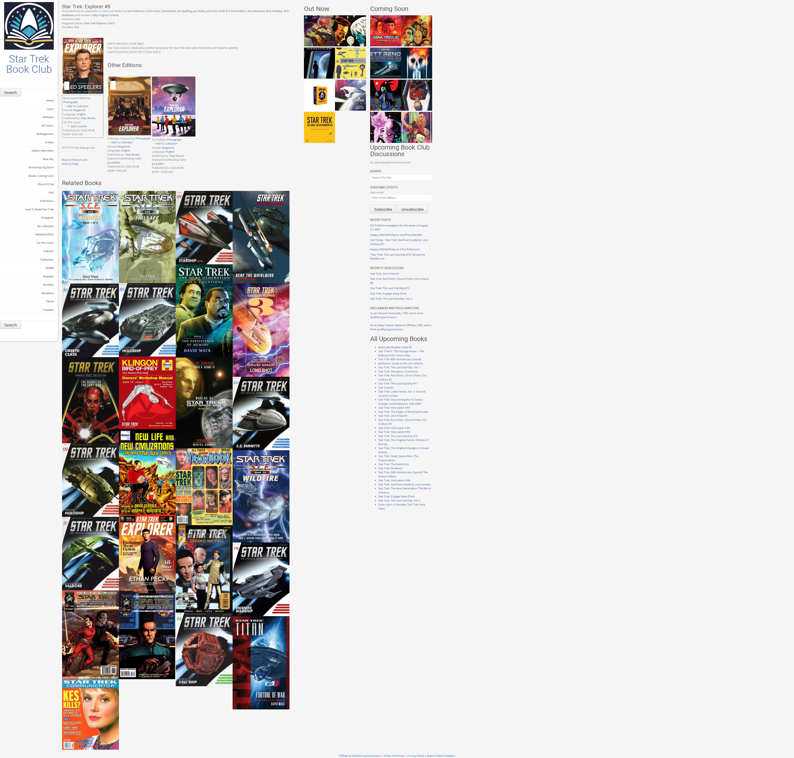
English (81, 114)
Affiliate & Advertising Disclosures (360, 756)
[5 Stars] (73, 147)
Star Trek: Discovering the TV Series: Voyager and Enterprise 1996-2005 (400, 402)
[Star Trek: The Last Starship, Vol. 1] (416, 77)
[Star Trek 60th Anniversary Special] (416, 45)
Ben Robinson (136, 11)
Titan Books (88, 118)
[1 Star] (63, 147)
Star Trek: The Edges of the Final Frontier (403, 412)
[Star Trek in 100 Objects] (350, 77)
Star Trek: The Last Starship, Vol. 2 (391, 299)
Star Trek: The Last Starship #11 (398, 383)
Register (48, 276)
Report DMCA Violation (441, 756)
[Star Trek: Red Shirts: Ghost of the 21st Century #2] (416, 109)
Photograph (70, 102)
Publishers (47, 259)
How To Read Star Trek (39, 209)
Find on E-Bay (70, 164)
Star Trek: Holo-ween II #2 (394, 428)
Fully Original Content (105, 15)
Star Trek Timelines (390, 468)
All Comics (47, 125)
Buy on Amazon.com (74, 160)
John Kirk (212, 11)
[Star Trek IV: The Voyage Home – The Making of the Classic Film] (385, 45)
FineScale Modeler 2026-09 (394, 347)
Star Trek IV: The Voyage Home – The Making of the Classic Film (401, 353)
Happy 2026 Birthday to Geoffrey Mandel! (396, 235)
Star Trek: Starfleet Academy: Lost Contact (404, 484)
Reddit (50, 268)
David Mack (168, 11)
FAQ (51, 192)
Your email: (377, 192)
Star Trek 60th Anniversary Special (399, 359)
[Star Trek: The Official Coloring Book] (350, 109)
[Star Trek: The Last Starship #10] (350, 45)
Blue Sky (48, 159)
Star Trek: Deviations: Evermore (398, 371)
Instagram (47, 217)
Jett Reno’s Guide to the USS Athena (400, 363)
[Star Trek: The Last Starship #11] (385, 142)
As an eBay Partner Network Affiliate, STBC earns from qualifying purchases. (400, 327)
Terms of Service (394, 756)
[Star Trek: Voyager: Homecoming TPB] (319, 77)
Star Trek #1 (385, 387)
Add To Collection (77, 106)
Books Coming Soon (41, 176)
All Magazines (45, 134)
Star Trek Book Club (29, 64)
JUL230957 (158, 164)
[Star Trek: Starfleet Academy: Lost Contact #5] (319, 45)
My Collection (45, 226)
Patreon (49, 251)
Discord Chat (46, 184)
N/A (77, 19)
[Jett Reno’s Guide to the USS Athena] (385, 77)
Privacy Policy (415, 756)
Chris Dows (153, 11)
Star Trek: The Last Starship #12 (390, 288)
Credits (49, 142)
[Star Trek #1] (416, 142)
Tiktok (50, 301)
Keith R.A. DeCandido (232, 11)
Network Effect (45, 234)
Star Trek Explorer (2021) (99, 23)
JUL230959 (114, 162)
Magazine (79, 110)
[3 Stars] (68, 147)
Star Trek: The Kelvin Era (393, 464)
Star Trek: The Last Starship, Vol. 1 (399, 367)
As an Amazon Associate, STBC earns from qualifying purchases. (396, 315)
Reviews (48, 284)
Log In (50, 109)
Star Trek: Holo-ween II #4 (394, 480)
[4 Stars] (70, 147)
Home (50, 100)
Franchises (47, 201)
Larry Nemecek (255, 11)
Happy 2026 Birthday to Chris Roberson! (395, 249)
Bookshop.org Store (41, 167)
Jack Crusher (79, 126)
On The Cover (45, 243)
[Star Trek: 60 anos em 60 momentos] (319, 142)
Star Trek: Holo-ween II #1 (394, 408)
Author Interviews (43, 150)
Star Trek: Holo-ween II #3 (394, 432)
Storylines (47, 293)
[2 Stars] (66, 147)
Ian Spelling (184, 11)
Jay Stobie (199, 11)
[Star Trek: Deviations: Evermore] (385, 109)
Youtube (48, 310)
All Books (48, 117)
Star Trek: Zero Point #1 (384, 273)
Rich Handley (274, 11)
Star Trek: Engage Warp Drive (388, 293)
